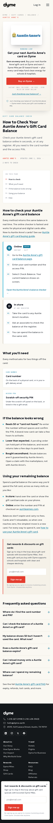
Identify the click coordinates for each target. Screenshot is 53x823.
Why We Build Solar (12, 756)
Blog (30, 770)
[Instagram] (11, 733)
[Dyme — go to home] (9, 4)
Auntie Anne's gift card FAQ (30, 684)
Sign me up (16, 579)
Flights (31, 749)
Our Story (7, 746)
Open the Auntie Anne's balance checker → (26, 291)
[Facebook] (24, 733)
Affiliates (32, 773)
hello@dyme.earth (16, 723)
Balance (32, 15)
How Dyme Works (11, 749)
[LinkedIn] (5, 733)
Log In (36, 4)
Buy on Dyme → (26, 81)
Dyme (5, 15)
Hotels (31, 746)
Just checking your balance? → (26, 94)
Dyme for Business (37, 753)
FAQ (30, 766)
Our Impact (8, 753)
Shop (5, 770)
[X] (17, 733)
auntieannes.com (28, 509)
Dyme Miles (8, 766)
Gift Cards (18, 15)
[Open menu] (48, 5)
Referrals (32, 777)
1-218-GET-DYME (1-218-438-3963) (23, 719)
